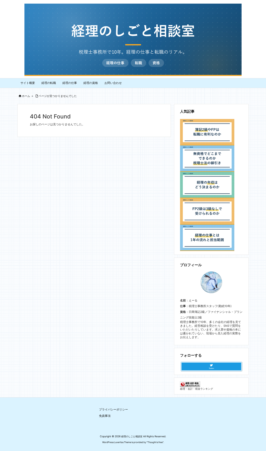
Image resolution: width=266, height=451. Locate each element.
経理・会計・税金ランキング (196, 388)
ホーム (26, 96)
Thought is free (155, 442)
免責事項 (105, 416)
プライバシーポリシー (113, 409)
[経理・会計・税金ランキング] (190, 384)
